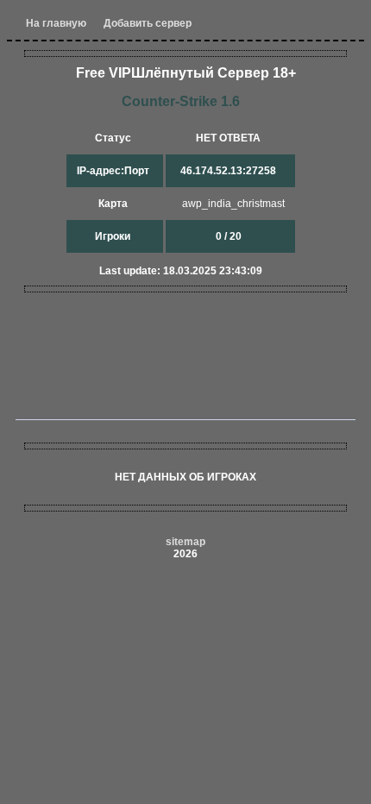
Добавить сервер (148, 23)
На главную (56, 23)
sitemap (185, 542)
